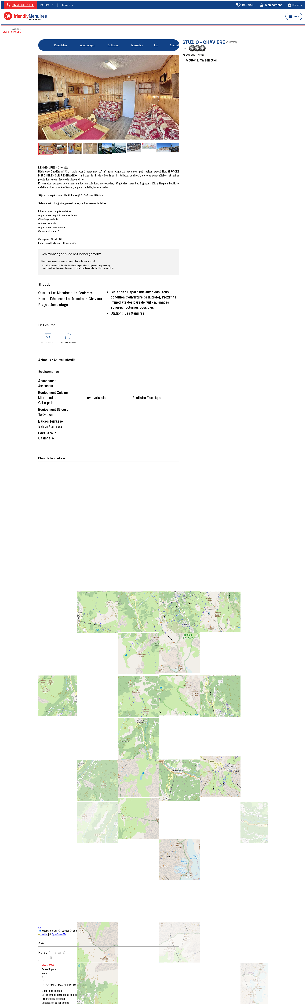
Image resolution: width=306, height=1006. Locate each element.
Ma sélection (245, 5)
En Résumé (113, 45)
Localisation (137, 45)
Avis (156, 45)
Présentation (60, 45)
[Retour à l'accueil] (25, 19)
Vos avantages (87, 45)
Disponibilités (176, 45)
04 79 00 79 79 (23, 5)
